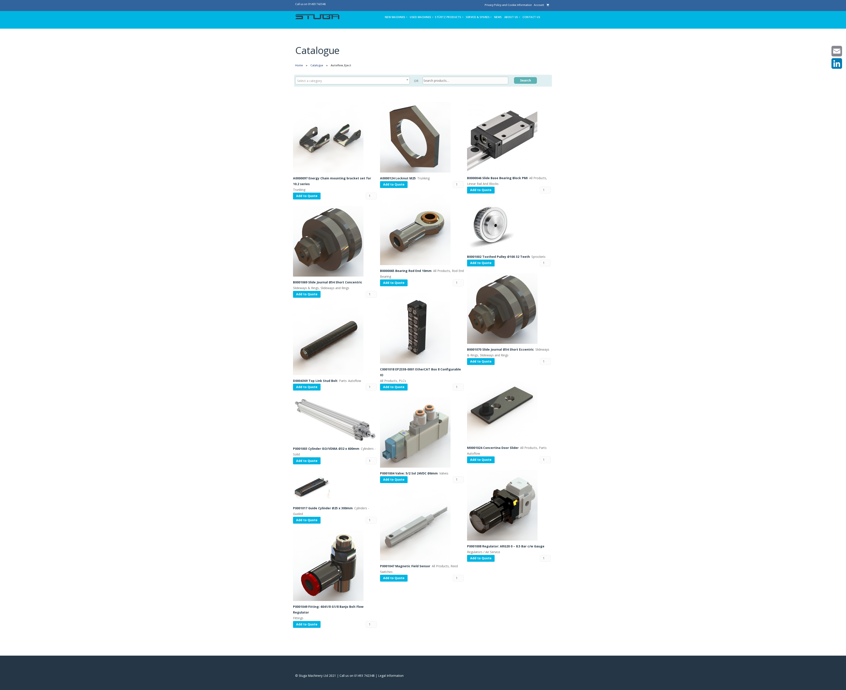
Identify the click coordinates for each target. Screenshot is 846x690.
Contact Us (531, 17)
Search (525, 80)
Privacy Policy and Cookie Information (508, 5)
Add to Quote (306, 196)
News (498, 17)
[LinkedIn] (837, 63)
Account (539, 5)
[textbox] (352, 80)
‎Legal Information (391, 675)
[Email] (837, 51)
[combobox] (352, 80)
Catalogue (316, 65)
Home (299, 65)
